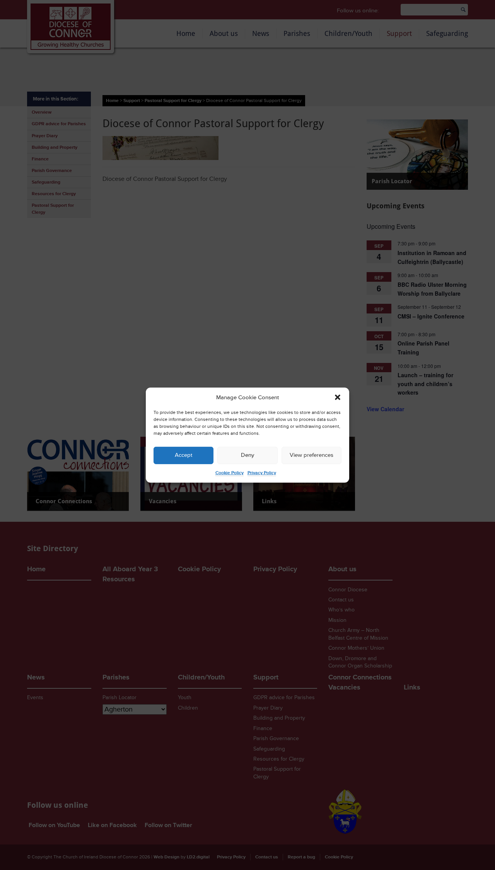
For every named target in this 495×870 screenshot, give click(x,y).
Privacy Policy (262, 473)
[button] (337, 397)
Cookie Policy (229, 473)
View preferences (311, 455)
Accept (183, 455)
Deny (247, 455)
